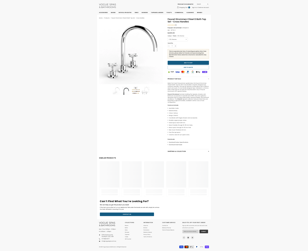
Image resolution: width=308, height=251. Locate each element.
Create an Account (203, 7)
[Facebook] (183, 237)
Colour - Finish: (176, 36)
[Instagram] (188, 237)
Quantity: (170, 43)
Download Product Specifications (178, 142)
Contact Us (127, 214)
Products (106, 18)
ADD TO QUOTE (188, 67)
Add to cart (188, 63)
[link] (109, 192)
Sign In (194, 7)
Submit (203, 231)
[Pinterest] (192, 237)
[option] (131, 52)
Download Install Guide (175, 144)
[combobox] (201, 4)
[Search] (202, 4)
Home (101, 18)
